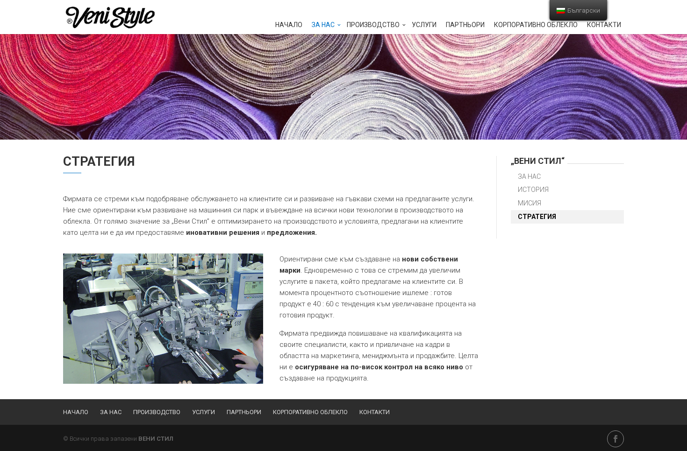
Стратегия (537, 216)
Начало (288, 24)
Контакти (604, 24)
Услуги (424, 24)
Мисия (529, 203)
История (533, 189)
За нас (323, 24)
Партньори (465, 24)
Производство (373, 24)
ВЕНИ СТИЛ (155, 438)
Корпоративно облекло (536, 24)
